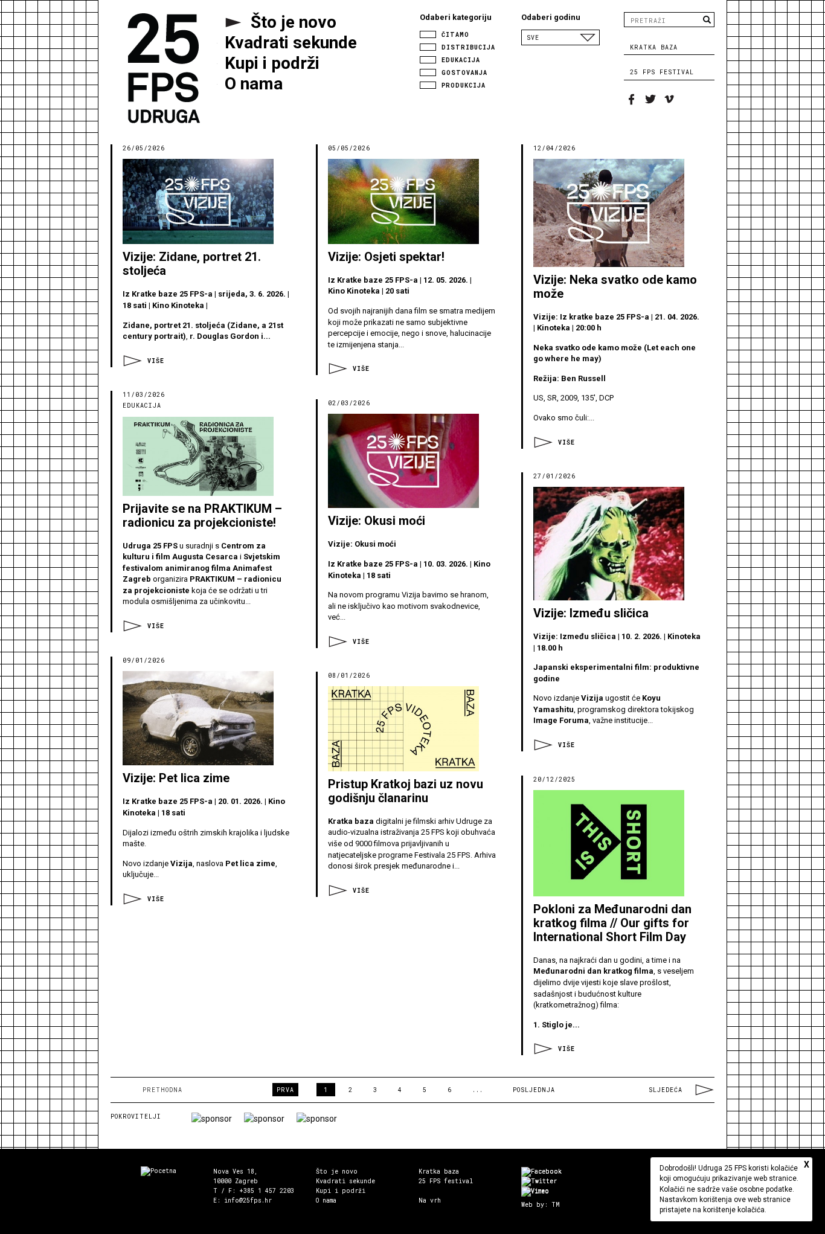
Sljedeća (665, 1090)
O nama (326, 1200)
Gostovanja (462, 72)
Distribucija (466, 47)
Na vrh (430, 1200)
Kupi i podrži (340, 1191)
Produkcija (461, 85)
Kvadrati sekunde (345, 1181)
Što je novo (337, 1171)
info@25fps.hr (248, 1200)
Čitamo (453, 34)
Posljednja (534, 1090)
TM (555, 1205)
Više (155, 361)
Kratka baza (654, 47)
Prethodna (162, 1090)
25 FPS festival (662, 72)
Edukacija (458, 59)
